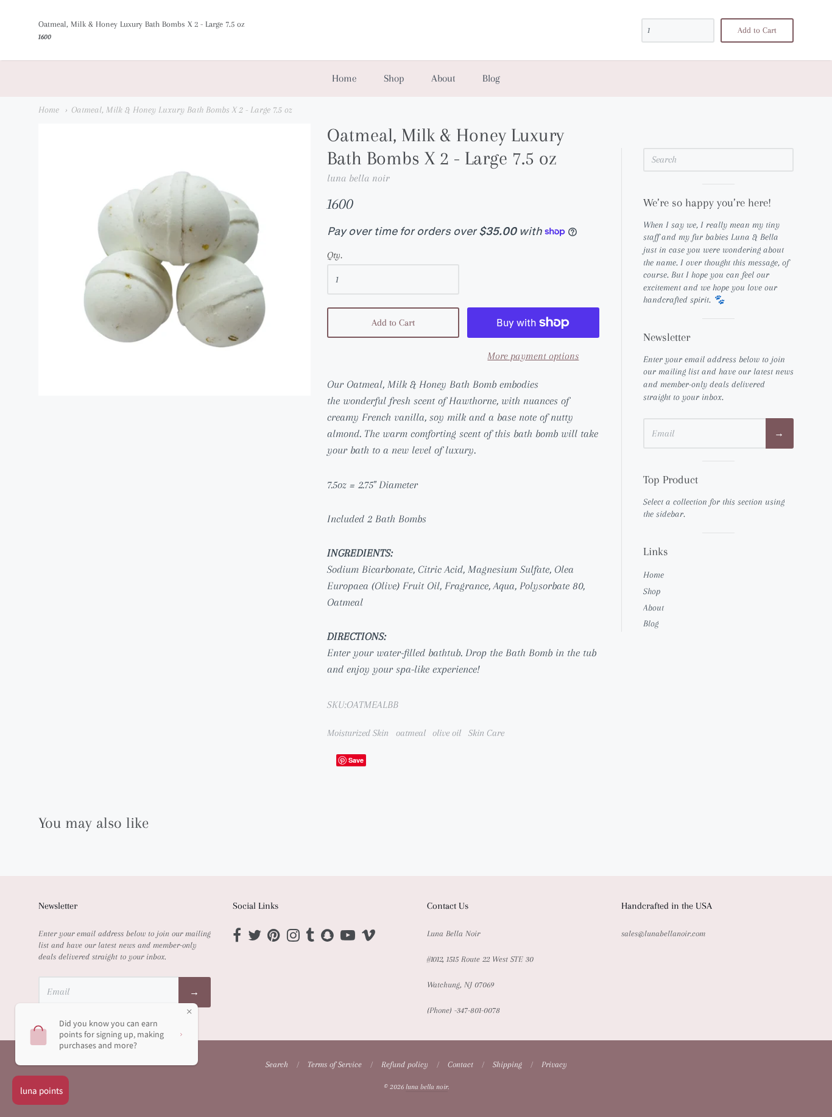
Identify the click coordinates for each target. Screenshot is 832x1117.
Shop (394, 78)
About (443, 78)
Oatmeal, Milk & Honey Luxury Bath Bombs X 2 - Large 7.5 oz (181, 109)
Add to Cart (393, 322)
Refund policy (404, 1064)
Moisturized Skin (358, 732)
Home (344, 78)
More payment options (533, 356)
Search (277, 1064)
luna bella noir (358, 178)
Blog (491, 78)
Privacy (554, 1064)
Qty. (334, 255)
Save (356, 760)
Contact (460, 1064)
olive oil (446, 732)
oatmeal (411, 732)
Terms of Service (335, 1064)
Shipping (507, 1064)
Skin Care (486, 732)
